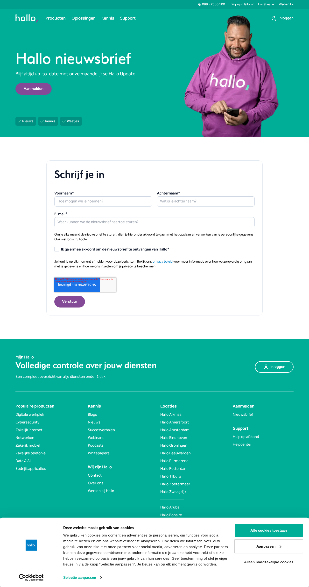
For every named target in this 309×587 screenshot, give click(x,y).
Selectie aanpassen (79, 577)
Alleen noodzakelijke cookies (269, 562)
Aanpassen (265, 546)
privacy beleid (163, 261)
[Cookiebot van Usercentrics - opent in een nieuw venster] (31, 577)
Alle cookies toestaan (268, 530)
